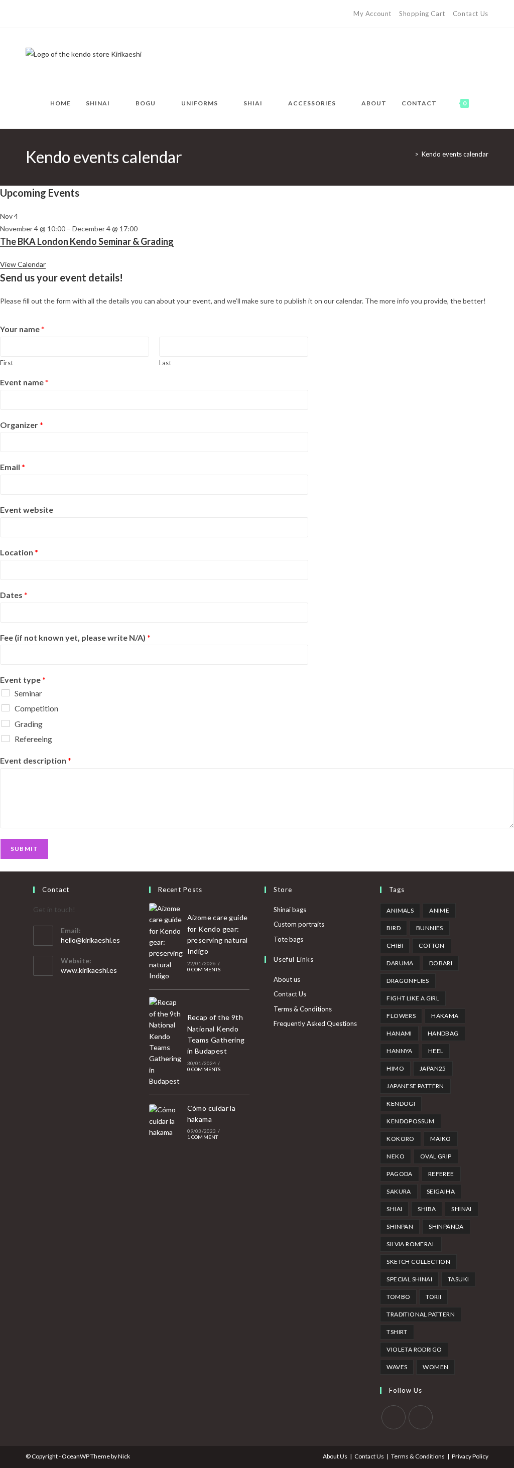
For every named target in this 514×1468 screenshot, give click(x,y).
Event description (35, 760)
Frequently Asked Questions (315, 1023)
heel (436, 1051)
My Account (372, 14)
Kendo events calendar (455, 154)
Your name (22, 329)
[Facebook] (40, 14)
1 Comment (202, 1137)
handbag (443, 1033)
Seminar (28, 693)
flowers (401, 1015)
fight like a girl (413, 998)
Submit (24, 848)
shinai (461, 1209)
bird (394, 928)
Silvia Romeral (411, 1244)
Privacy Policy (470, 1456)
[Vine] (97, 14)
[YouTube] (86, 14)
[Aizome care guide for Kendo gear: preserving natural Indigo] (166, 942)
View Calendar (23, 264)
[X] (30, 14)
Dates (14, 595)
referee (441, 1174)
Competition (36, 708)
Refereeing (33, 739)
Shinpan (400, 1226)
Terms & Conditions (303, 1009)
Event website (26, 509)
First (6, 363)
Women (435, 1367)
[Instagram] (74, 14)
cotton (431, 945)
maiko (440, 1138)
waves (397, 1367)
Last (165, 363)
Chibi (395, 945)
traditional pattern (421, 1314)
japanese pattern (415, 1086)
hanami (399, 1033)
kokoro (400, 1138)
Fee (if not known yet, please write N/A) (75, 637)
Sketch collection (418, 1261)
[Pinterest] (51, 14)
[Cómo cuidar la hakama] (166, 1121)
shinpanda (446, 1226)
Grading (29, 723)
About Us (335, 1456)
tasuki (458, 1279)
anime (439, 910)
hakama (444, 1015)
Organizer (21, 424)
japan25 (433, 1068)
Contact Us (470, 14)
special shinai (409, 1279)
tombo (398, 1296)
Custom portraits (299, 924)
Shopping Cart (422, 14)
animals (400, 910)
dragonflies (408, 980)
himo (395, 1068)
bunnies (429, 928)
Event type (23, 679)
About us (287, 979)
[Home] (409, 154)
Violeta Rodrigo (414, 1349)
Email (12, 467)
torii (433, 1296)
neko (396, 1156)
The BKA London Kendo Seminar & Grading (87, 241)
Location (19, 552)
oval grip (436, 1156)
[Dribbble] (63, 14)
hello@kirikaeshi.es (90, 940)
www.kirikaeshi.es (89, 970)
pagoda (399, 1174)
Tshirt (397, 1332)
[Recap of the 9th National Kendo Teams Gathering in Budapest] (166, 1042)
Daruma (400, 963)
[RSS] (109, 14)
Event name (24, 382)
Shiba (427, 1209)
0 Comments (204, 969)
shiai (394, 1209)
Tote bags (288, 939)
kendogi (401, 1103)
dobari (440, 963)
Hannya (399, 1051)
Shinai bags (290, 910)
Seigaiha (441, 1191)
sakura (399, 1191)
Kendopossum (410, 1121)
